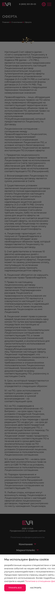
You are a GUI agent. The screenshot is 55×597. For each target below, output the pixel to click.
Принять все (15, 588)
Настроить (35, 588)
